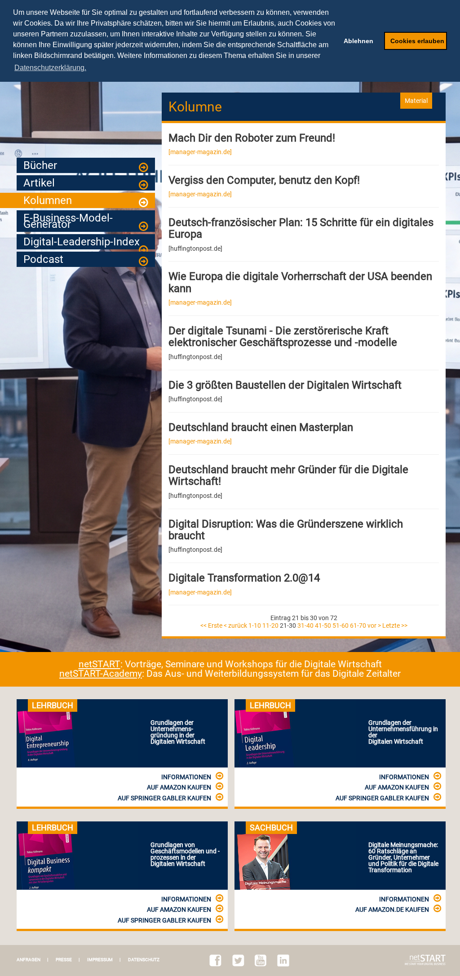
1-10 (254, 625)
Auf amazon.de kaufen (392, 909)
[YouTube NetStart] (260, 960)
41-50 (323, 625)
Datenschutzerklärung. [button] (50, 67)
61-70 (358, 625)
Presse (64, 960)
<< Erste (211, 625)
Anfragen (28, 960)
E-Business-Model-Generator (68, 221)
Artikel (39, 183)
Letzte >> (394, 625)
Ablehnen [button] (358, 40)
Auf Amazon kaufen (179, 787)
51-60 (340, 625)
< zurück (235, 625)
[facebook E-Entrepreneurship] (215, 960)
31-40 (305, 625)
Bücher (40, 165)
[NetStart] (425, 959)
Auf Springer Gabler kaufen (164, 798)
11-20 (270, 625)
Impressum (100, 960)
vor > (374, 625)
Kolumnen (47, 200)
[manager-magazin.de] (200, 151)
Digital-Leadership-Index (81, 241)
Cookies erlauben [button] (417, 40)
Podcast (43, 259)
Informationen (186, 777)
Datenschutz (143, 960)
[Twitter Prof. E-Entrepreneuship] (238, 960)
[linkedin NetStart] (283, 960)
